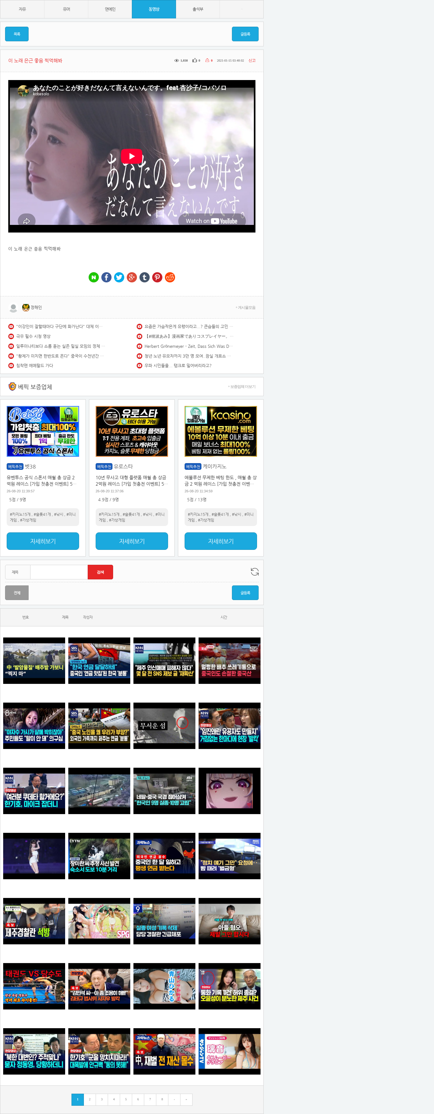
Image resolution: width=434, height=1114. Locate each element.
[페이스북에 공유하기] (106, 277)
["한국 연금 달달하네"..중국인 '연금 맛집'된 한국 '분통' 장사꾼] (99, 661)
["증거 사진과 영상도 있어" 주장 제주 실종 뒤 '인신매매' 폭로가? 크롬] (164, 661)
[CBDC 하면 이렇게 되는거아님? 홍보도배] (164, 1051)
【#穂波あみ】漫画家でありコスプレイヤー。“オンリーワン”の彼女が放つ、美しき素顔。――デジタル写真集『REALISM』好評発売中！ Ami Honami (189, 336)
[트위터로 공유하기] (119, 277)
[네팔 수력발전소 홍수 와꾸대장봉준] (99, 791)
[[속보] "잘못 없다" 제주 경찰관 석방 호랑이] (34, 921)
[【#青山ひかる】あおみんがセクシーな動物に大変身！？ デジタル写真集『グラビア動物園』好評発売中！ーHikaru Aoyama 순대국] (164, 986)
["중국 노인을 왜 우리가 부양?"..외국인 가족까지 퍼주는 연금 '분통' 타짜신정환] (99, 726)
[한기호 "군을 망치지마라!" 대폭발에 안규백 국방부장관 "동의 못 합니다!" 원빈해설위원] (99, 1051)
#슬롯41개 (42, 514)
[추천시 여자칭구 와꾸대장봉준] (34, 856)
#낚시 (58, 514)
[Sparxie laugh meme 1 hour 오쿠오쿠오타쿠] (230, 791)
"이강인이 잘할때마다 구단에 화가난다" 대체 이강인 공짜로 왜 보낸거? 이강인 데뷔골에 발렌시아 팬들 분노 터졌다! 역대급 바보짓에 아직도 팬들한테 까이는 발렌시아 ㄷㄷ (60, 326)
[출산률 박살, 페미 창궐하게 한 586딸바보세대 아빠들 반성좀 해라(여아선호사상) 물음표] (230, 921)
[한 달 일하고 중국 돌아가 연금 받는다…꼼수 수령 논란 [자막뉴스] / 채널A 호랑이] (164, 856)
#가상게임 (28, 520)
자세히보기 (43, 541)
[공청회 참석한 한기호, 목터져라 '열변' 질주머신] (34, 791)
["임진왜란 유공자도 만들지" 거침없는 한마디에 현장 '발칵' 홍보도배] (230, 726)
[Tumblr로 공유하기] (144, 277)
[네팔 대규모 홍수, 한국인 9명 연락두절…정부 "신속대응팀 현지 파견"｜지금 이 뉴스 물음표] (164, 791)
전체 (17, 593)
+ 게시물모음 (245, 307)
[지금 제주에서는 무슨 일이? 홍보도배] (164, 726)
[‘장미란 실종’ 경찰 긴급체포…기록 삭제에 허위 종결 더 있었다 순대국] (164, 921)
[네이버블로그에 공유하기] (93, 277)
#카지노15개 (20, 514)
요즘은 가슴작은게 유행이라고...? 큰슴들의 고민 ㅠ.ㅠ (189, 326)
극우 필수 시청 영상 (33, 336)
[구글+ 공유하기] (132, 277)
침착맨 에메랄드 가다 (34, 365)
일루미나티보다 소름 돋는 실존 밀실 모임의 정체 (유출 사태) (60, 346)
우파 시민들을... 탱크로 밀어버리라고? (178, 365)
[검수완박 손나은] (34, 726)
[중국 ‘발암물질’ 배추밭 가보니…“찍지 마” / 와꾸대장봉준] (34, 661)
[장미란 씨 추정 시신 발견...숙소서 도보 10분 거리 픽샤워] (99, 856)
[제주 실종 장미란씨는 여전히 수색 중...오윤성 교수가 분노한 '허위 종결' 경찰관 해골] (230, 986)
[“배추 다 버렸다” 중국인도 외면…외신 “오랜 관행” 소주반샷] (230, 661)
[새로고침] (255, 572)
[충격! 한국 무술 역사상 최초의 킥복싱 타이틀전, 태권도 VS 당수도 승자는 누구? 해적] (34, 986)
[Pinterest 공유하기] (157, 277)
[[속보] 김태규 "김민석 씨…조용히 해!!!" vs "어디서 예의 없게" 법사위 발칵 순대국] (99, 986)
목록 (17, 34)
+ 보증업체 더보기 (241, 386)
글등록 (245, 34)
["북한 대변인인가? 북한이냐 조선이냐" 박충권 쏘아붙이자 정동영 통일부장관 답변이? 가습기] (34, 1051)
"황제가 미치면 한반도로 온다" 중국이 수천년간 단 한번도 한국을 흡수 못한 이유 (60, 356)
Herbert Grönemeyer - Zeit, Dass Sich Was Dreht (189, 346)
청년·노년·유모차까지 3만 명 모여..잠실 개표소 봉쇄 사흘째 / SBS (189, 356)
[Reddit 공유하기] (170, 277)
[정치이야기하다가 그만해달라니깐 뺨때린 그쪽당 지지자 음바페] (230, 856)
